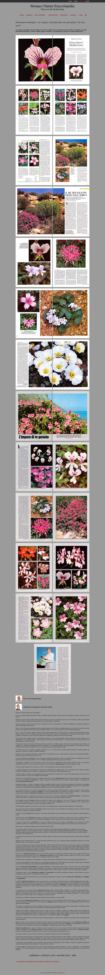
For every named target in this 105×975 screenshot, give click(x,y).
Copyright (64, 15)
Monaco (29, 15)
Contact (73, 15)
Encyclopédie (40, 15)
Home (22, 15)
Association (53, 15)
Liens (81, 15)
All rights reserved (61, 972)
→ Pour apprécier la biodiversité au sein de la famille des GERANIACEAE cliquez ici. (38, 961)
